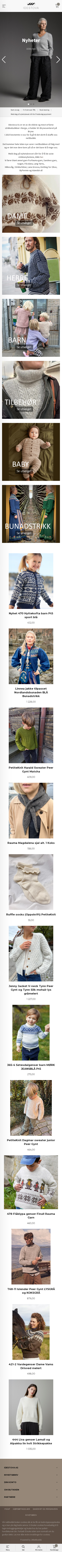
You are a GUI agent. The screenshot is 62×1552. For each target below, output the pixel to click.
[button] (58, 59)
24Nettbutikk (36, 1539)
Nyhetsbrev (31, 1515)
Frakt (7, 1509)
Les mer (17, 1534)
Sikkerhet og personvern (45, 1509)
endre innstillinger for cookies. (37, 1534)
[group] (31, 59)
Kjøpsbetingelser (21, 1509)
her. (42, 157)
